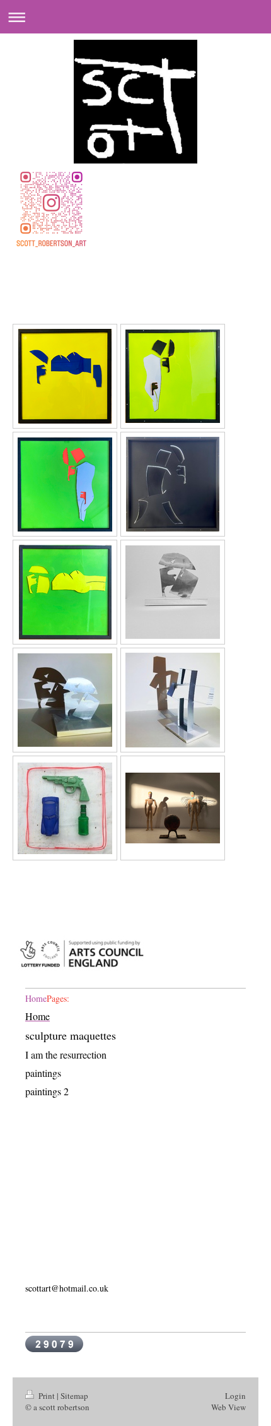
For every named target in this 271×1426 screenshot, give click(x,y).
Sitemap (74, 1395)
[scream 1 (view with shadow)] (65, 700)
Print (47, 1395)
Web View (228, 1407)
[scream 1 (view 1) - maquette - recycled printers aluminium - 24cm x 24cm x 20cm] (172, 592)
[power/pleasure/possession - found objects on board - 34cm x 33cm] (65, 808)
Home (36, 998)
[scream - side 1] (172, 484)
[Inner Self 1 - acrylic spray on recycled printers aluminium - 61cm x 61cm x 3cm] (65, 376)
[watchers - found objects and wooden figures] (172, 808)
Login (235, 1395)
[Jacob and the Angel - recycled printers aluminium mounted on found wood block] (172, 700)
